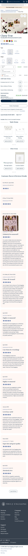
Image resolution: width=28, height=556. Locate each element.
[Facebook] (5, 540)
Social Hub (17, 514)
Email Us (14, 542)
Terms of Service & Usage (6, 548)
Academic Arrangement (7, 276)
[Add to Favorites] (21, 15)
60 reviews (11, 44)
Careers (16, 519)
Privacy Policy (4, 550)
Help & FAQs (3, 531)
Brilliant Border (5, 200)
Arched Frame (5, 409)
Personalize (14, 100)
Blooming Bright (5, 468)
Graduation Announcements (11, 10)
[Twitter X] (4, 540)
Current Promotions (19, 521)
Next (24, 23)
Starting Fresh (5, 379)
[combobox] (14, 5)
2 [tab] (15, 144)
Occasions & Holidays (5, 514)
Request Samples (4, 533)
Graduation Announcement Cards (8, 11)
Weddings (3, 512)
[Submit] (25, 5)
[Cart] (26, 1)
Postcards (17, 53)
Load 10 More (13, 491)
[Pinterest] (7, 540)
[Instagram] (9, 540)
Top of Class (5, 315)
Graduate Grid (5, 441)
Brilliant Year (5, 231)
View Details (22, 110)
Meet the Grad (5, 185)
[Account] (24, 1)
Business (3, 516)
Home (2, 10)
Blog (16, 516)
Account (2, 527)
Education (3, 519)
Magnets (4, 53)
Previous (3, 23)
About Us (17, 512)
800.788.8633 (5, 542)
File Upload (3, 529)
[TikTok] (2, 540)
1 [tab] (13, 144)
